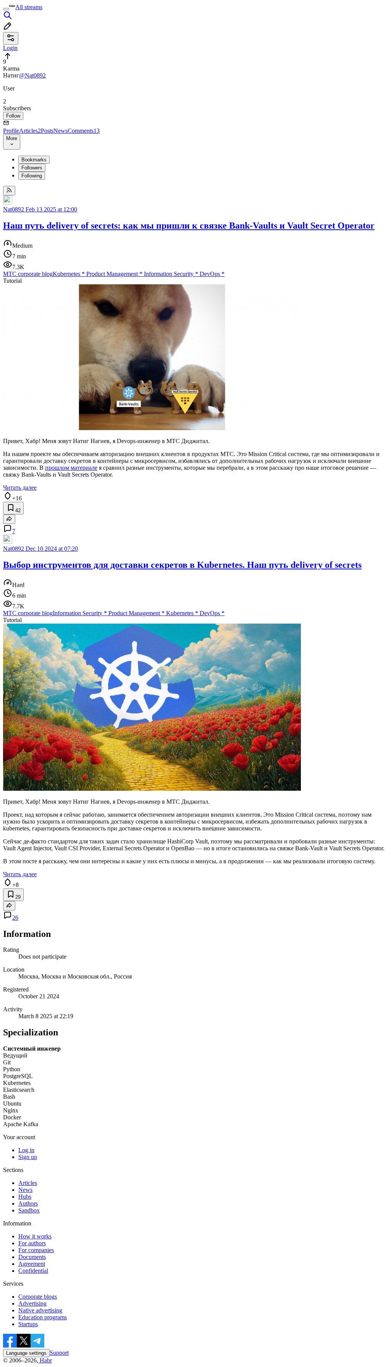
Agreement (31, 1264)
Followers (31, 168)
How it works (35, 1236)
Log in (26, 1150)
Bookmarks (34, 160)
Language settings (26, 1353)
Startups (28, 1324)
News (60, 130)
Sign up (27, 1157)
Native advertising (40, 1310)
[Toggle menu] (6, 9)
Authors (28, 1203)
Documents (32, 1257)
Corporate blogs (37, 1296)
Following (31, 176)
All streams (28, 7)
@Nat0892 (32, 75)
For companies (36, 1250)
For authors (32, 1243)
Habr (45, 1360)
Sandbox (29, 1210)
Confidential (33, 1270)
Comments (84, 130)
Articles (30, 130)
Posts (47, 130)
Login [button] (10, 48)
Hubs (24, 1196)
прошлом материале (71, 467)
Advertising (32, 1303)
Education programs (42, 1317)
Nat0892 (13, 209)
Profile (11, 130)
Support (59, 1352)
